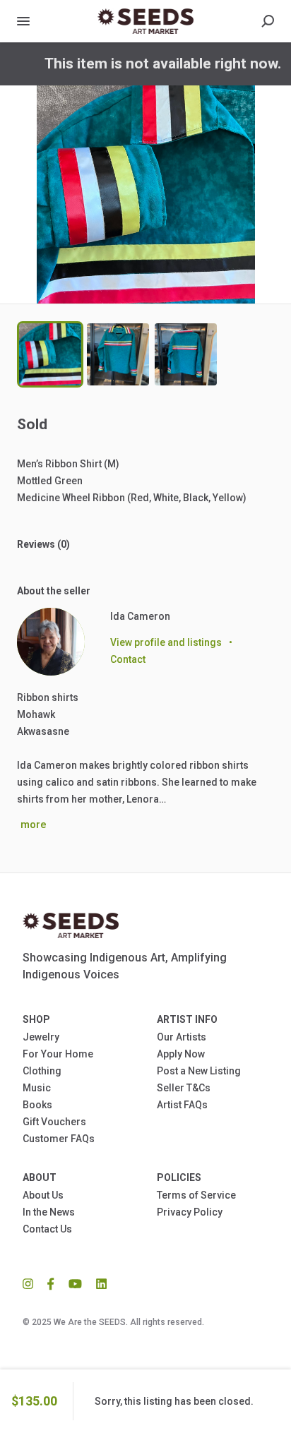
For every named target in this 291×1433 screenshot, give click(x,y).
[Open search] (267, 21)
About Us (43, 1195)
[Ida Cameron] (51, 642)
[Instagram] (31, 1283)
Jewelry (41, 1037)
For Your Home (58, 1054)
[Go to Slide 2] (118, 354)
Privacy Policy (189, 1212)
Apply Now (181, 1054)
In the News (49, 1212)
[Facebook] (50, 1283)
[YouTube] (75, 1283)
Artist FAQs (182, 1104)
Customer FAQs (59, 1138)
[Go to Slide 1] (50, 354)
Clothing (42, 1071)
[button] (145, 194)
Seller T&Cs (183, 1087)
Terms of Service (196, 1195)
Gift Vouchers (54, 1121)
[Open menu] (23, 21)
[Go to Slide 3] (186, 354)
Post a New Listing (199, 1071)
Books (37, 1104)
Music (37, 1087)
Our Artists (181, 1037)
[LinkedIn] (98, 1283)
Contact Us (47, 1229)
